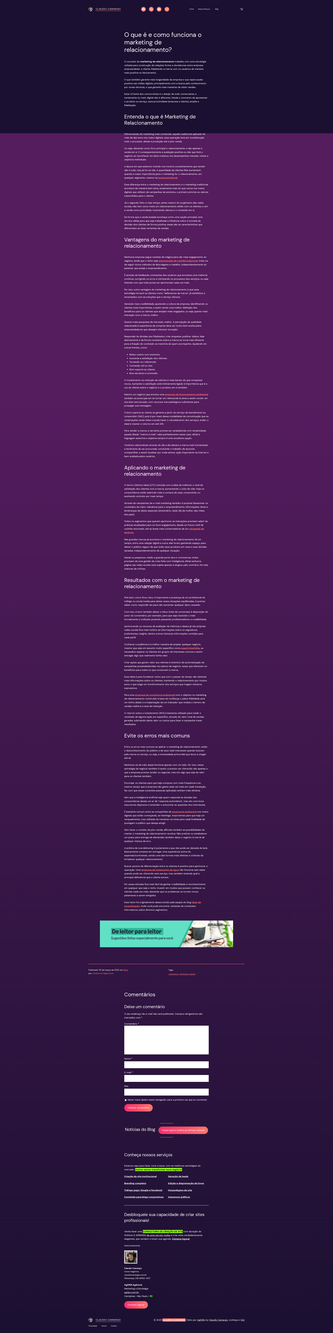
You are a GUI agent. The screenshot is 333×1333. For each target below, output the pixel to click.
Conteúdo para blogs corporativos (144, 1197)
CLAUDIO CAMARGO (173, 1320)
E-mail (128, 1072)
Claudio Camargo (108, 9)
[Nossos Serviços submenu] (210, 9)
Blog (126, 970)
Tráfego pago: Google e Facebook (143, 1190)
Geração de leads (178, 1176)
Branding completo (135, 1183)
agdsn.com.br (131, 1292)
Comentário (131, 1023)
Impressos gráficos (179, 1197)
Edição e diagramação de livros (186, 1183)
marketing (173, 974)
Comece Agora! (136, 1304)
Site (126, 1086)
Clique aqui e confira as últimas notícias (183, 1130)
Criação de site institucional (140, 1176)
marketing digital (187, 974)
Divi (243, 1320)
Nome (128, 1058)
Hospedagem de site (180, 1190)
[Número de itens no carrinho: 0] (242, 9)
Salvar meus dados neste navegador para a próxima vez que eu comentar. (167, 1099)
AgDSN (201, 1320)
